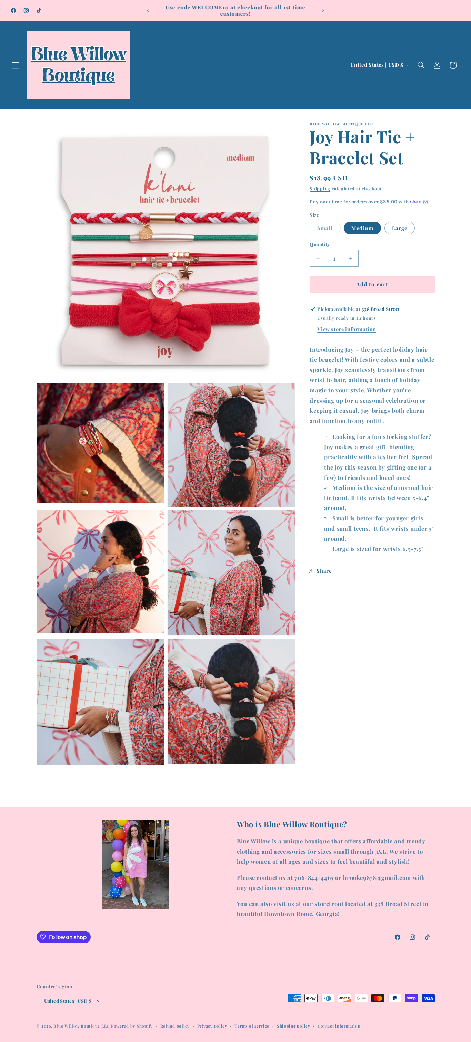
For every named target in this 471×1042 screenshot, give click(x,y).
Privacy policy (212, 1026)
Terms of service (251, 1026)
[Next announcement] (323, 10)
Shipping (320, 188)
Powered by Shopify (132, 1026)
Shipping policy (293, 1026)
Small (328, 229)
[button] (15, 65)
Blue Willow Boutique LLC (81, 1026)
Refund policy (175, 1026)
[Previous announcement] (148, 10)
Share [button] (324, 570)
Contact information (339, 1026)
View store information (346, 329)
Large (399, 227)
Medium (362, 227)
